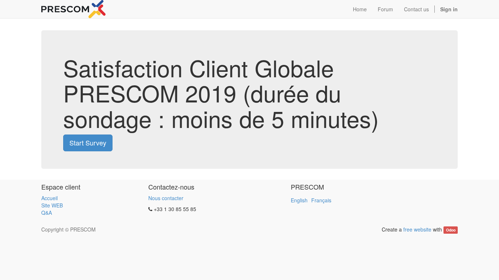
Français (321, 200)
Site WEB (52, 205)
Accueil (49, 198)
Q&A (46, 212)
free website (417, 229)
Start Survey (87, 142)
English (299, 200)
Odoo (451, 230)
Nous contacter (165, 198)
